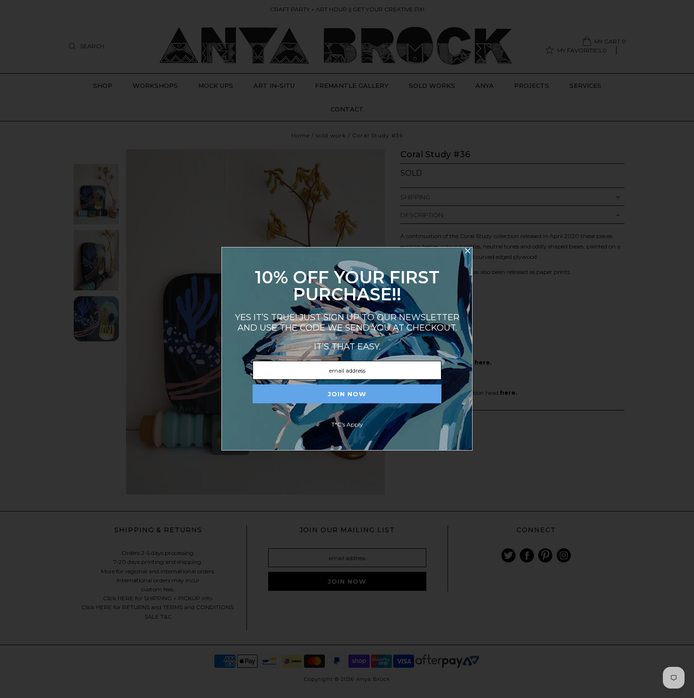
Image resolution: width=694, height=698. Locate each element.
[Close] (467, 252)
